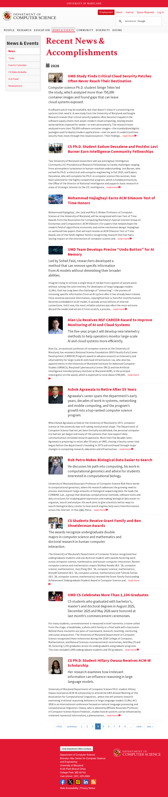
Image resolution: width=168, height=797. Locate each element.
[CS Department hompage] (137, 751)
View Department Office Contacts (76, 748)
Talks (11, 58)
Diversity (103, 30)
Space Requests (145, 12)
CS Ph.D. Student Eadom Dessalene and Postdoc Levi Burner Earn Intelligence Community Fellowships (113, 149)
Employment (106, 12)
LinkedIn (85, 782)
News (11, 51)
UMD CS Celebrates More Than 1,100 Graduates (108, 594)
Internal (130, 12)
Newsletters (15, 85)
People (9, 30)
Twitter (70, 782)
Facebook (62, 782)
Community (85, 30)
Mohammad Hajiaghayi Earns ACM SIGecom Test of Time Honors (111, 200)
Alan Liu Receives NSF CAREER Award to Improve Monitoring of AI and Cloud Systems (110, 322)
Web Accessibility (69, 788)
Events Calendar (17, 65)
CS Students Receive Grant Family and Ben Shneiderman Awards (104, 523)
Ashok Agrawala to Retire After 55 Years (102, 389)
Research (24, 30)
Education (42, 30)
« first (59, 726)
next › (139, 726)
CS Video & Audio (17, 72)
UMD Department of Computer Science (29, 16)
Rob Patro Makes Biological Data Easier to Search (110, 459)
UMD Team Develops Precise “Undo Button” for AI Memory (111, 252)
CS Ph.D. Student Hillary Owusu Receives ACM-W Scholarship (109, 663)
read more (128, 135)
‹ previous (71, 726)
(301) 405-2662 (82, 776)
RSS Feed (93, 782)
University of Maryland (84, 3)
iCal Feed (13, 79)
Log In (160, 12)
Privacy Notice (87, 788)
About (119, 12)
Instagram (78, 782)
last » (150, 726)
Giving (117, 30)
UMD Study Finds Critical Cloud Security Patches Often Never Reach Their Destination (110, 78)
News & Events (63, 30)
